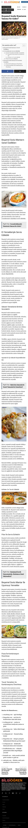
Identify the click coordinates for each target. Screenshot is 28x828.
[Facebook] (2, 793)
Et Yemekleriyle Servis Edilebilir (12, 51)
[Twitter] (6, 793)
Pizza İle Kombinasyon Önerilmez (14, 63)
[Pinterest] (9, 793)
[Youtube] (13, 793)
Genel (3, 9)
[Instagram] (16, 793)
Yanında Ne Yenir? (6, 12)
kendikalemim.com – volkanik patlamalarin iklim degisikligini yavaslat (12, 750)
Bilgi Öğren (19, 8)
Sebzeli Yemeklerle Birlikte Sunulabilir (15, 52)
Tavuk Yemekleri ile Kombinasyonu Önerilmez (14, 66)
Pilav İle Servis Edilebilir (12, 58)
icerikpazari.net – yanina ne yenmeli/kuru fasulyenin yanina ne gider (13, 724)
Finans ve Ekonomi (6, 6)
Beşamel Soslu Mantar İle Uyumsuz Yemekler (13, 61)
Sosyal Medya (10, 9)
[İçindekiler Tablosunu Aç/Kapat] (23, 45)
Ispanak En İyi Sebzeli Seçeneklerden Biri (16, 55)
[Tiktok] (20, 793)
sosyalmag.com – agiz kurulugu (12, 714)
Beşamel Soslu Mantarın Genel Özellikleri (11, 48)
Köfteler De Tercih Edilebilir (14, 57)
